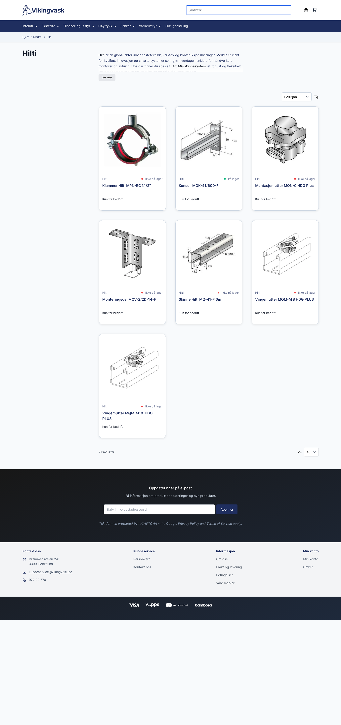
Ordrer (308, 567)
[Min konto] (306, 10)
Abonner (227, 509)
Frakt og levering (229, 567)
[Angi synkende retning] (316, 96)
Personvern (141, 559)
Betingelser (224, 575)
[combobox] (239, 10)
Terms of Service (219, 524)
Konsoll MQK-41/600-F (199, 185)
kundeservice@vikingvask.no (50, 572)
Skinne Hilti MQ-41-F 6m (200, 299)
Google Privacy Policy (182, 524)
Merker (37, 37)
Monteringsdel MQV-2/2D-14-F (129, 299)
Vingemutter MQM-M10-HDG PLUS (127, 416)
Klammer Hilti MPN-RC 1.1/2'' (126, 185)
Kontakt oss (142, 567)
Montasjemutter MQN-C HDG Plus (284, 185)
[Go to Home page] (43, 10)
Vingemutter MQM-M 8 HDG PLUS (284, 299)
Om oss (222, 559)
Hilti (49, 37)
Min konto (310, 559)
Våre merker (225, 583)
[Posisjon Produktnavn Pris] (297, 96)
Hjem (25, 37)
